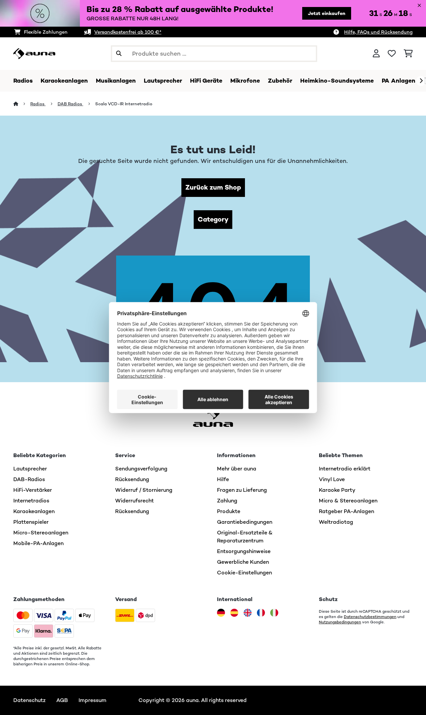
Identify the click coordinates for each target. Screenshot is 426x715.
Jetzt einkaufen (326, 13)
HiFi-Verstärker (32, 489)
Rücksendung (132, 479)
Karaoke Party (337, 489)
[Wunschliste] (392, 54)
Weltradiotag (336, 521)
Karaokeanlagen (34, 511)
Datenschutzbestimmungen (370, 616)
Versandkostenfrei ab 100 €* (127, 32)
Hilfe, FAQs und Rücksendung (378, 32)
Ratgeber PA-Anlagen (346, 511)
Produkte (228, 511)
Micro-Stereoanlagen (40, 532)
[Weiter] (421, 81)
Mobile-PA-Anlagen (38, 543)
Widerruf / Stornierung (143, 489)
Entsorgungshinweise (244, 551)
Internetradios (31, 500)
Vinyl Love (332, 479)
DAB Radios (70, 104)
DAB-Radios (29, 479)
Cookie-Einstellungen (244, 572)
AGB (62, 700)
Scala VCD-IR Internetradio (123, 104)
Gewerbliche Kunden (243, 561)
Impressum (92, 700)
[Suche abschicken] (118, 54)
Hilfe (223, 479)
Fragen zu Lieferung (242, 489)
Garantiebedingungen (244, 521)
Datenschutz (29, 700)
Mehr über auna (236, 468)
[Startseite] (21, 104)
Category (213, 219)
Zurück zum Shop (213, 187)
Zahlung (227, 500)
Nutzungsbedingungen (340, 622)
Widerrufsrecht (134, 500)
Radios (38, 104)
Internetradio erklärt (344, 468)
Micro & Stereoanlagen (348, 500)
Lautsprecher (30, 468)
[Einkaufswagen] (408, 54)
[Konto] (376, 54)
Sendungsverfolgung (141, 468)
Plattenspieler (31, 521)
